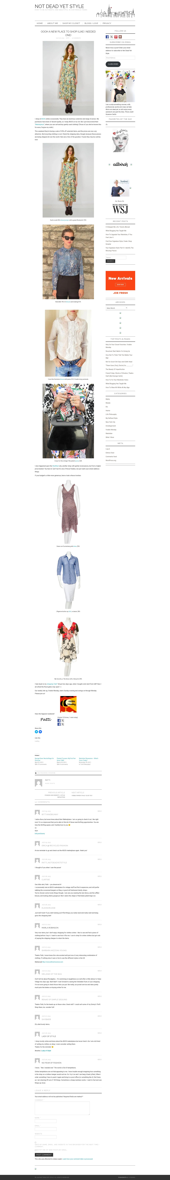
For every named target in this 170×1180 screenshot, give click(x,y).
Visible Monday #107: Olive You (82, 795)
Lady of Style (49, 1036)
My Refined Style (111, 418)
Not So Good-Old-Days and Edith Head (119, 362)
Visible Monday (111, 430)
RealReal (56, 466)
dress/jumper (65, 220)
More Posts (50, 783)
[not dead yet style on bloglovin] (120, 140)
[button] (68, 78)
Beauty (108, 403)
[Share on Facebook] (59, 724)
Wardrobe (51, 773)
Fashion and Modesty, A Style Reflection (55, 796)
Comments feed (111, 457)
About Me (52, 23)
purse (77, 461)
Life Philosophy (111, 414)
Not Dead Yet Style (59, 6)
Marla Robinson (50, 928)
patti (67, 38)
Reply (100, 811)
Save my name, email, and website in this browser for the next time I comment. (67, 1145)
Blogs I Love (91, 23)
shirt (70, 611)
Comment (40, 1100)
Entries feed (110, 453)
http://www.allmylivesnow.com (52, 962)
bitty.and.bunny (40, 833)
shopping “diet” (52, 684)
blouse (68, 302)
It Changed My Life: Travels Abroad (118, 227)
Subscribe (113, 64)
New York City (110, 422)
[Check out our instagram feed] (70, 720)
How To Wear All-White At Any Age (117, 387)
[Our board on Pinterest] (66, 720)
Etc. (107, 407)
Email (38, 1126)
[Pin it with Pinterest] (66, 724)
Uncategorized (42, 773)
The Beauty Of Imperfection (115, 369)
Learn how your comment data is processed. (78, 1159)
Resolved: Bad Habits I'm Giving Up (118, 351)
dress (75, 546)
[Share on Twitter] (62, 724)
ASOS (43, 119)
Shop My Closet (71, 23)
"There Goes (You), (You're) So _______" (119, 365)
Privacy (107, 23)
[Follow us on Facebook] (59, 720)
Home (40, 23)
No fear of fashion (51, 1063)
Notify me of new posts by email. (51, 1150)
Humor (108, 411)
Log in (108, 449)
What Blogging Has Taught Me (116, 231)
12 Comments (76, 38)
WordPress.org (111, 460)
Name (38, 1118)
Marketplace (39, 124)
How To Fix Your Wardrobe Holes (117, 380)
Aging (108, 399)
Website (38, 1134)
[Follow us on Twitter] (62, 720)
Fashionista (122, 1177)
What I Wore (110, 437)
